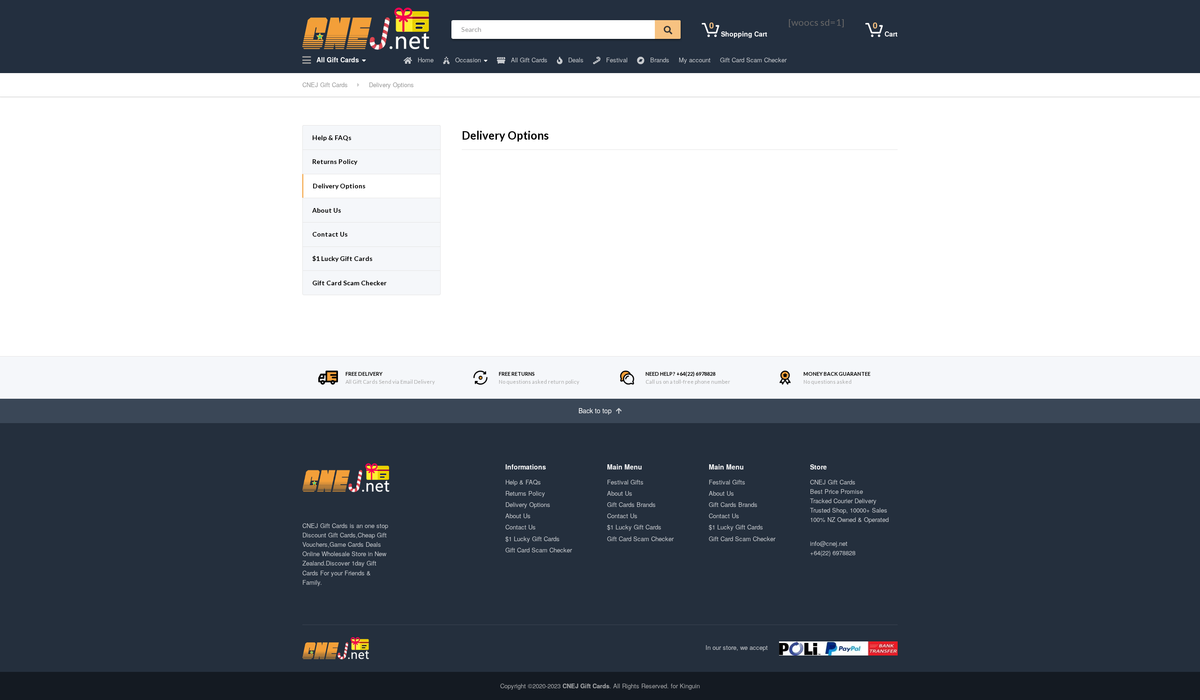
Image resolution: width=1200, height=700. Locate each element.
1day (358, 563)
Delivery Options (339, 186)
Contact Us (330, 234)
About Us (326, 210)
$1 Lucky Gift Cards (342, 258)
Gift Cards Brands (631, 504)
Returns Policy (334, 161)
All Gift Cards (337, 59)
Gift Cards (342, 534)
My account (695, 59)
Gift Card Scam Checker (753, 59)
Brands (658, 59)
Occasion (467, 59)
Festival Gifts (625, 481)
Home (425, 59)
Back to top (596, 410)
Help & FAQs (332, 137)
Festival (616, 59)
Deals (575, 59)
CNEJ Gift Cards (832, 481)
